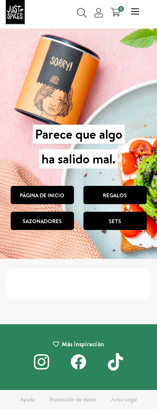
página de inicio (42, 195)
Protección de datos (73, 399)
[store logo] (15, 13)
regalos (115, 195)
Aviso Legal (124, 399)
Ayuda (27, 399)
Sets (115, 221)
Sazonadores (42, 221)
